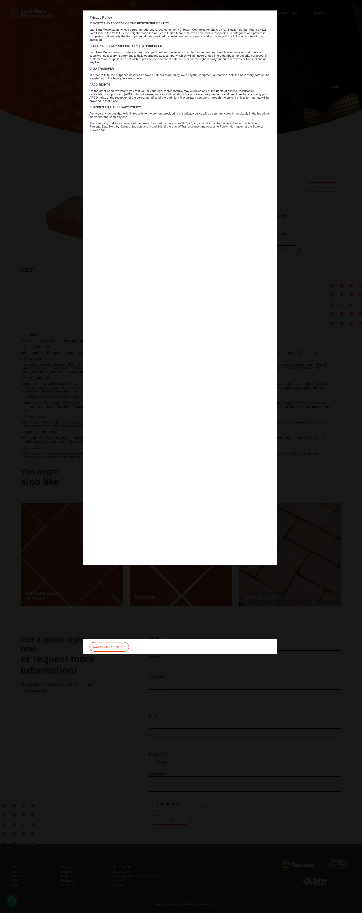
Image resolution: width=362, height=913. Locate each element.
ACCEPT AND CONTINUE (109, 647)
